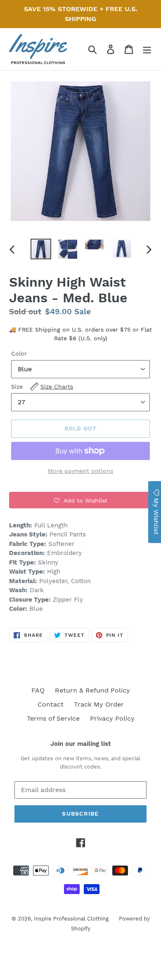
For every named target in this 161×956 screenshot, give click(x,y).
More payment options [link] (80, 470)
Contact (51, 704)
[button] (80, 500)
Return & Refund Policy (92, 690)
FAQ (38, 690)
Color (19, 353)
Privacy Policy (112, 718)
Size (42, 386)
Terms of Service (53, 718)
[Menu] (147, 49)
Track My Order (99, 704)
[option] (41, 249)
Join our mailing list (80, 743)
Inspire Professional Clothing (71, 919)
